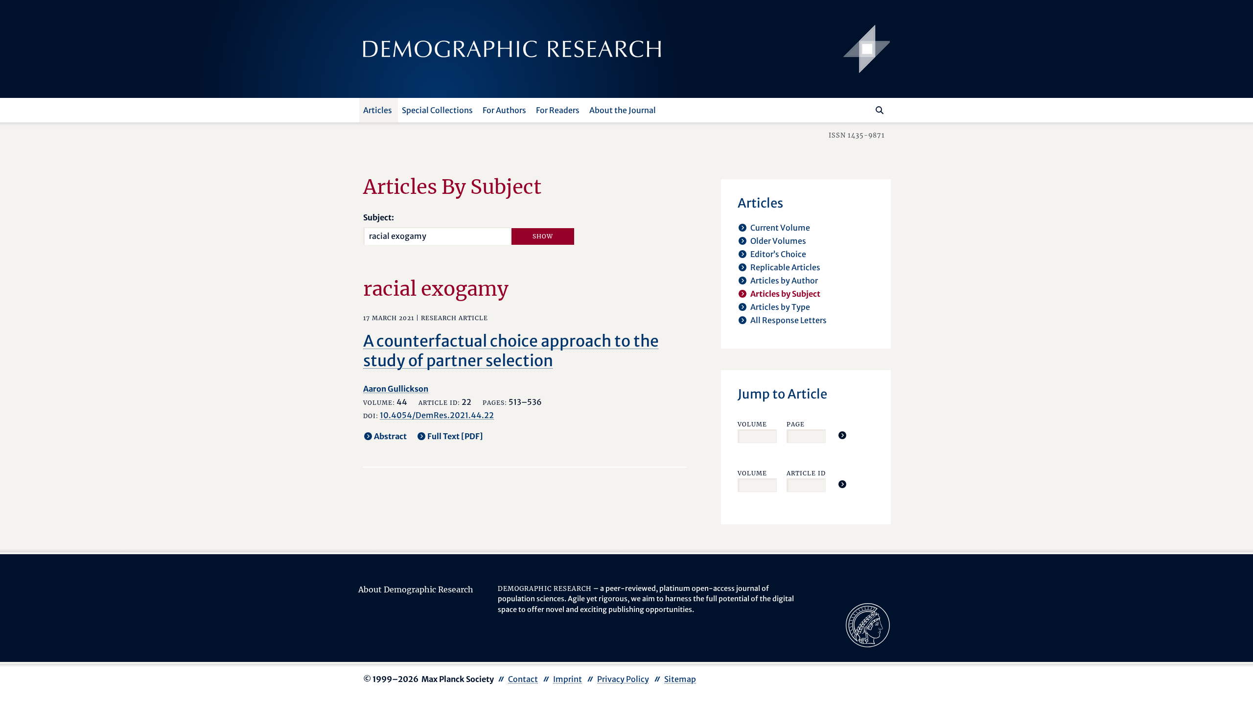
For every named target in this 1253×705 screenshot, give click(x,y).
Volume (752, 424)
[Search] (879, 110)
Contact (523, 679)
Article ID (806, 473)
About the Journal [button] (622, 110)
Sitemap (680, 679)
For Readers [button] (558, 110)
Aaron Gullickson (395, 389)
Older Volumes (778, 241)
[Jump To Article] (842, 435)
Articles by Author (784, 280)
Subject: (378, 217)
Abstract (390, 436)
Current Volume (780, 228)
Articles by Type (780, 307)
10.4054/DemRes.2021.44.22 (437, 415)
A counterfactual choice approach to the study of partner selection (511, 351)
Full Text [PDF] (455, 436)
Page (796, 424)
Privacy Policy (623, 679)
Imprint (567, 679)
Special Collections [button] (437, 110)
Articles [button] (377, 110)
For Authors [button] (504, 110)
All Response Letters (788, 320)
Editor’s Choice (778, 254)
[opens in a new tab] (868, 624)
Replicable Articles (785, 267)
